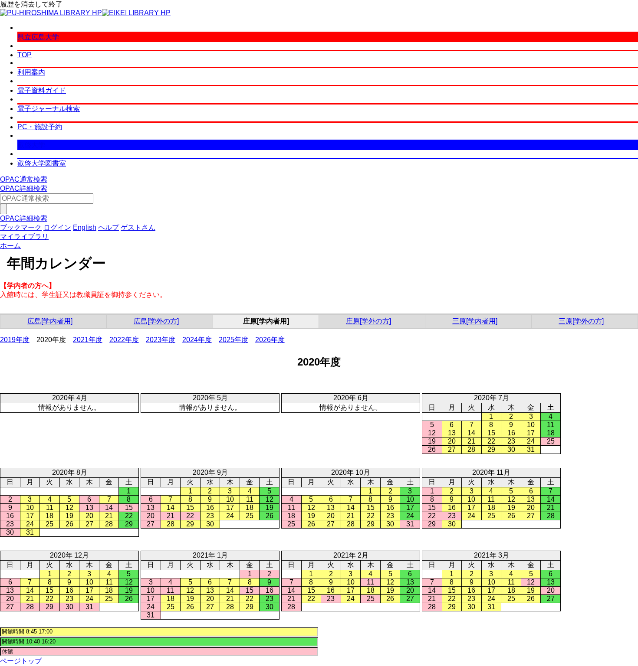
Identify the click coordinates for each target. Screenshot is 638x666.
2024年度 (197, 339)
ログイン (57, 227)
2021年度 (87, 339)
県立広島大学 (38, 37)
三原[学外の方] (581, 321)
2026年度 (270, 339)
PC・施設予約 (39, 127)
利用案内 (31, 72)
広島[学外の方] (156, 321)
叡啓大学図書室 (41, 163)
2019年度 (15, 339)
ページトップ (21, 661)
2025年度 (233, 339)
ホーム (10, 245)
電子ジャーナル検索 (48, 108)
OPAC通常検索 (23, 179)
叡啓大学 (31, 145)
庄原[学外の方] (368, 321)
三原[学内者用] (474, 321)
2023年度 (160, 339)
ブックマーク (21, 227)
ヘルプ (108, 227)
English (84, 227)
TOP (24, 55)
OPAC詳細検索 (23, 188)
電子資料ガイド (41, 90)
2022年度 (124, 339)
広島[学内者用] (49, 321)
